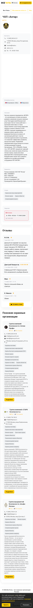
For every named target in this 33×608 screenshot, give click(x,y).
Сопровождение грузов (11, 199)
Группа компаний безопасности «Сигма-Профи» (17, 326)
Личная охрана (9, 196)
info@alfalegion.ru (11, 514)
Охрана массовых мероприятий (13, 193)
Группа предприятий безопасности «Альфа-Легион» (17, 504)
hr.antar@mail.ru (11, 45)
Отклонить (26, 605)
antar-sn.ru (10, 48)
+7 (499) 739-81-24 (11, 511)
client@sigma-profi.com (13, 338)
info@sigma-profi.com (12, 336)
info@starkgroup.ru (11, 419)
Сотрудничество (26, 2)
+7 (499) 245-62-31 (12, 38)
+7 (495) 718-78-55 (11, 417)
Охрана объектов (19, 196)
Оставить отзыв (17, 304)
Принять (6, 605)
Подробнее (9, 399)
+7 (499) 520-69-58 (11, 334)
